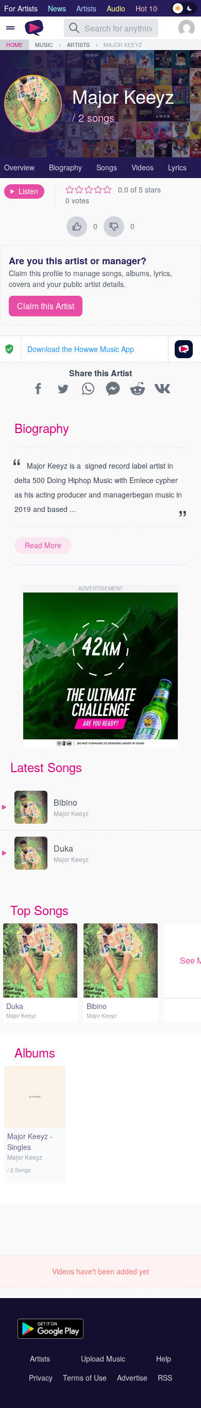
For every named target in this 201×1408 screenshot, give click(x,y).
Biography (65, 167)
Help (163, 1358)
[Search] (74, 28)
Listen (28, 191)
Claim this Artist (45, 306)
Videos (142, 167)
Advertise (132, 1377)
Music (44, 45)
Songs (106, 167)
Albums (34, 1052)
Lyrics (177, 167)
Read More (43, 545)
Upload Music (103, 1358)
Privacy (41, 1377)
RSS (165, 1377)
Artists (78, 45)
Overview (19, 167)
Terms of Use (85, 1377)
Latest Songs (46, 767)
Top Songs (39, 910)
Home (14, 45)
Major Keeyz (123, 45)
